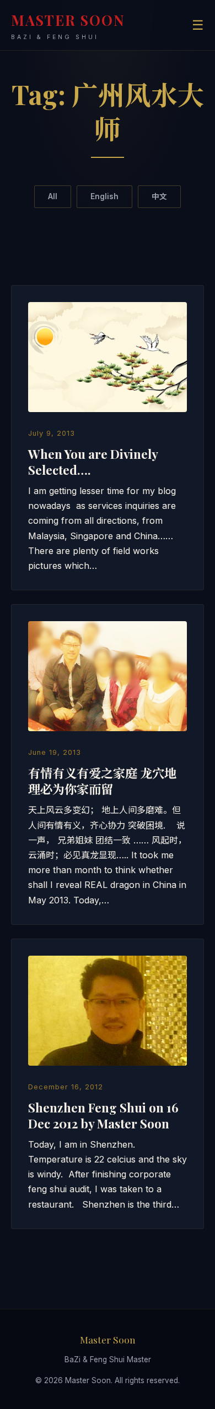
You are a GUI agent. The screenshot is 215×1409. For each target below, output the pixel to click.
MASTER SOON (68, 25)
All (52, 196)
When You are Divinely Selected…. (93, 462)
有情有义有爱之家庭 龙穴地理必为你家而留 (102, 781)
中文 (159, 196)
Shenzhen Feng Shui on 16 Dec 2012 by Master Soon (103, 1115)
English (104, 196)
